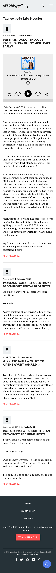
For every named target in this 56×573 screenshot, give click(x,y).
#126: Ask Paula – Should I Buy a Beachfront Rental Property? (27, 284)
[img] (28, 83)
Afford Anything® (16, 6)
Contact (28, 519)
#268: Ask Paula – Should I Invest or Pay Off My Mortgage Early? (27, 43)
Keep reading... (11, 256)
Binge (28, 503)
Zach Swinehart (23, 554)
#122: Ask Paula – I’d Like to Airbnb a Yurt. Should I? (23, 363)
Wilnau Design (39, 552)
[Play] (28, 94)
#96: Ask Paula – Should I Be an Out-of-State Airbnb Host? (26, 432)
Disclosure (34, 554)
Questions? (28, 511)
